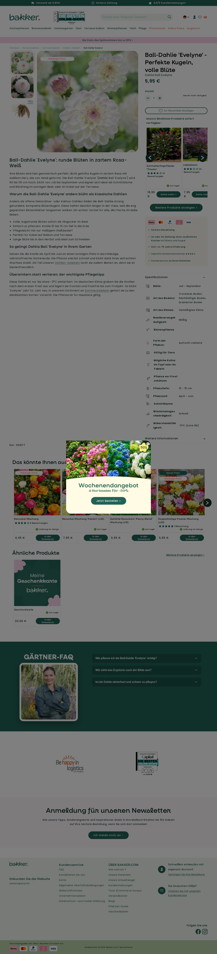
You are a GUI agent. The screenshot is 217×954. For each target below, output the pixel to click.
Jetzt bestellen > (108, 501)
